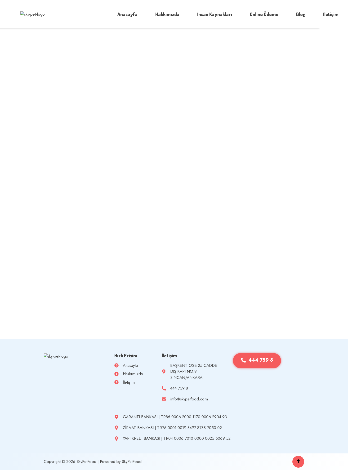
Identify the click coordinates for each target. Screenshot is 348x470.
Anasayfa (127, 14)
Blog (300, 14)
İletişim (331, 14)
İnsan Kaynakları (214, 14)
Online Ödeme (264, 14)
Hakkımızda (167, 14)
